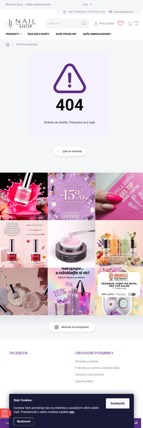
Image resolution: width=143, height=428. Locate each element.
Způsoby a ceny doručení (89, 374)
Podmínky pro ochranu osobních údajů (97, 367)
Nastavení (23, 421)
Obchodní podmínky (86, 361)
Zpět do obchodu (72, 151)
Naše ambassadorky (38, 4)
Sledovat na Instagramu (75, 327)
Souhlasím (118, 403)
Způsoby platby (84, 381)
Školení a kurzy (14, 4)
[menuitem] (15, 34)
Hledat (84, 23)
